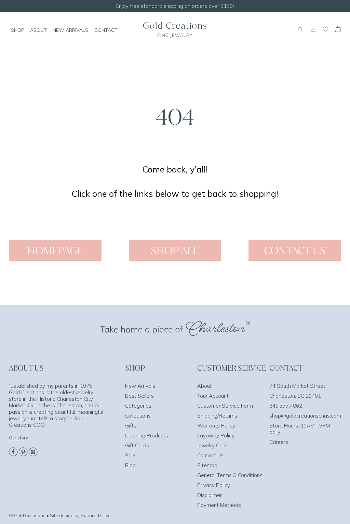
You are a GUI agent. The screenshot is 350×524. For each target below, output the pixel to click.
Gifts (130, 425)
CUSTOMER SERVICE (231, 367)
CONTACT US (295, 250)
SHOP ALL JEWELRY (175, 252)
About (204, 386)
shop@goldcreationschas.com (305, 415)
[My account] (313, 32)
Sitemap (207, 465)
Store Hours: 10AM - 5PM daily (299, 428)
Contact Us (210, 455)
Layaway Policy (215, 435)
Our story (18, 437)
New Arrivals (140, 386)
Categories (138, 405)
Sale (130, 455)
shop (17, 30)
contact (106, 30)
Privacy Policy (213, 485)
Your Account (213, 396)
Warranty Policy (216, 425)
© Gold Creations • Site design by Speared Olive (60, 515)
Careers (278, 442)
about (38, 30)
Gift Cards (137, 445)
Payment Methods (219, 505)
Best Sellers (139, 396)
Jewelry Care (212, 445)
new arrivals (70, 30)
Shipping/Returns (217, 415)
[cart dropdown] (338, 30)
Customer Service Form (225, 405)
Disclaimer (209, 495)
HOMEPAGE (55, 250)
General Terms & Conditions (229, 475)
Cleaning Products (146, 435)
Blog (130, 465)
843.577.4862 (285, 405)
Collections (138, 415)
